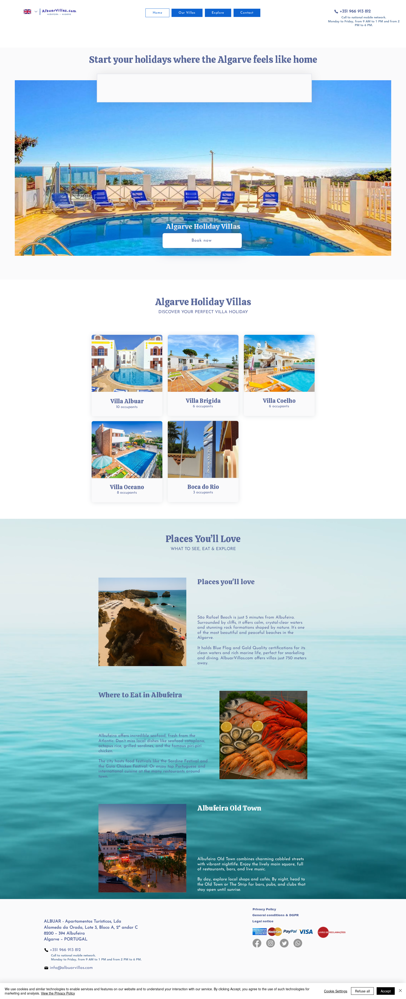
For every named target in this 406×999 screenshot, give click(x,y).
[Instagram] (270, 943)
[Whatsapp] (297, 943)
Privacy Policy (264, 909)
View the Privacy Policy (58, 993)
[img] (260, 931)
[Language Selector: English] (30, 11)
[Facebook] (257, 943)
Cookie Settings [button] (335, 991)
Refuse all (362, 991)
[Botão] (127, 375)
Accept (386, 991)
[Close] (400, 991)
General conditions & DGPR (275, 915)
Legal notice (262, 921)
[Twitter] (284, 943)
